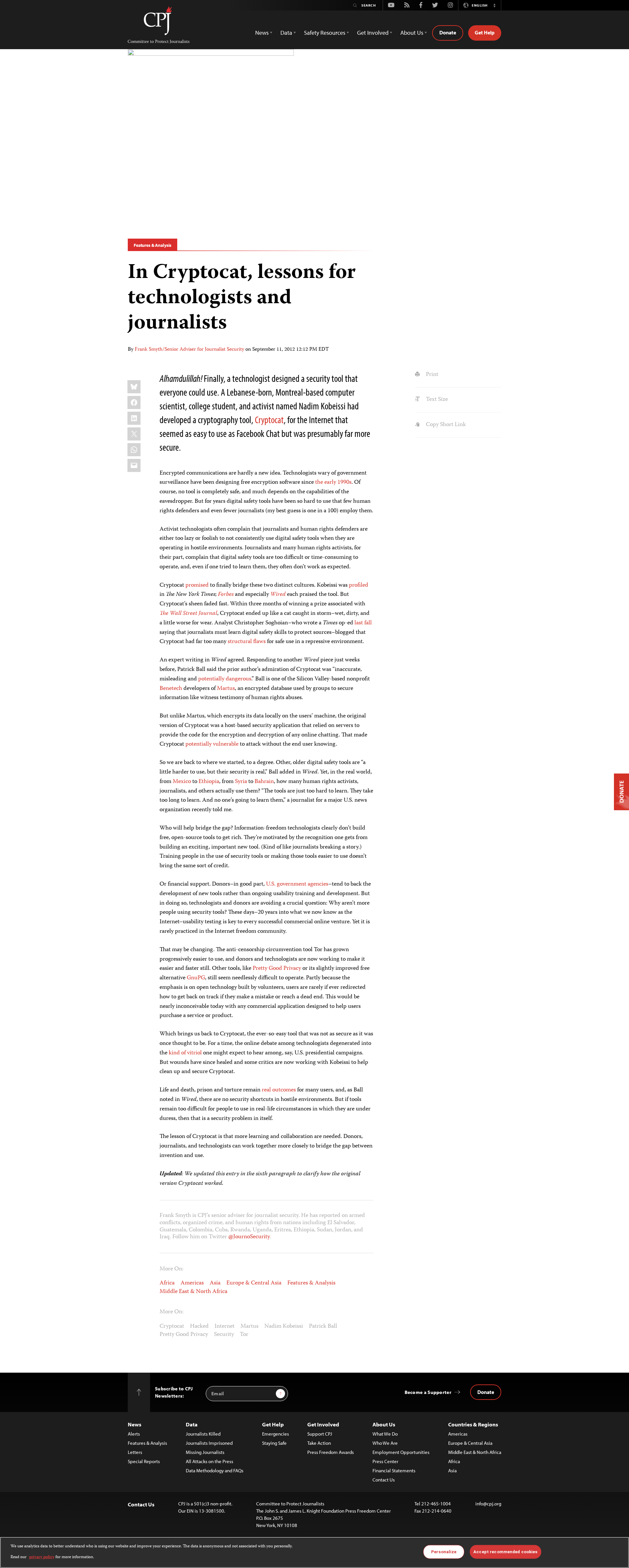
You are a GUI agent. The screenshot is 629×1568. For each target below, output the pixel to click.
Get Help (485, 32)
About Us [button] (411, 32)
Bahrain (264, 782)
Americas (192, 1283)
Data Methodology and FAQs (214, 1470)
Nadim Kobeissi (283, 1326)
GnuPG (196, 978)
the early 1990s (333, 482)
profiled (358, 585)
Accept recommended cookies (505, 1551)
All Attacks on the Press (209, 1461)
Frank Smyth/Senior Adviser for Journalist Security (189, 349)
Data (192, 1424)
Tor (244, 1335)
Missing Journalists (205, 1452)
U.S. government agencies (297, 884)
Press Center (385, 1461)
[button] (494, 5)
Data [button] (286, 32)
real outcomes (279, 1090)
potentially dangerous (224, 679)
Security (224, 1335)
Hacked (199, 1326)
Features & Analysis (152, 245)
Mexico (182, 782)
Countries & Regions (473, 1424)
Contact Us (383, 1480)
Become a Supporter (428, 1392)
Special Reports (144, 1461)
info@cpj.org (488, 1503)
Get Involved (323, 1424)
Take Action (319, 1443)
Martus (226, 689)
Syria (241, 782)
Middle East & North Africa (193, 1292)
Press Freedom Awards (330, 1452)
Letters (135, 1452)
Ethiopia (209, 782)
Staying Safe (274, 1443)
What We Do (385, 1434)
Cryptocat (269, 419)
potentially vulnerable (211, 744)
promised (197, 585)
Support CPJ (319, 1434)
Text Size (436, 399)
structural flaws (247, 642)
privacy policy (41, 1557)
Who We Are (385, 1443)
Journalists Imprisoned (209, 1443)
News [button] (262, 32)
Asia (215, 1283)
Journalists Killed (203, 1434)
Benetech (171, 689)
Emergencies (275, 1434)
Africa (167, 1283)
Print (431, 375)
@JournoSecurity (249, 1237)
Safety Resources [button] (324, 32)
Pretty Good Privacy (277, 968)
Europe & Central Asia (253, 1283)
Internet (225, 1326)
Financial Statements (393, 1470)
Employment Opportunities (400, 1452)
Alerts (134, 1434)
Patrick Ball (323, 1326)
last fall (363, 623)
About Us (383, 1424)
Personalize (443, 1551)
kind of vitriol (185, 1053)
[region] (314, 1552)
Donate (447, 32)
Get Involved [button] (373, 32)
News (134, 1424)
